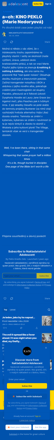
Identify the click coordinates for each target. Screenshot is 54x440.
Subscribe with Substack (29, 396)
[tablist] (9, 309)
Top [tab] (5, 309)
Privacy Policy (31, 408)
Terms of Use (40, 282)
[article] (27, 323)
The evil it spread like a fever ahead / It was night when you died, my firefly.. (19, 338)
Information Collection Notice (29, 285)
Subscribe (38, 4)
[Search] (49, 309)
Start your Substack (19, 427)
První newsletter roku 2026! (15, 321)
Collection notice (27, 420)
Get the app (40, 427)
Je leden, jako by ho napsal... (18, 317)
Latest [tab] (13, 309)
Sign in (48, 4)
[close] (46, 348)
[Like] (5, 42)
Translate (8, 11)
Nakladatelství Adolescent (21, 33)
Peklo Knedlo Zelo (17, 324)
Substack (13, 434)
